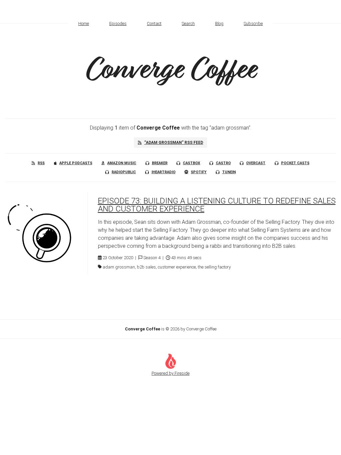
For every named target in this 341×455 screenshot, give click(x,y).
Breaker (160, 163)
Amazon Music (121, 163)
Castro (223, 163)
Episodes (118, 23)
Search (188, 23)
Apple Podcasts (75, 163)
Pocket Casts (295, 163)
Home (83, 23)
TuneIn (229, 172)
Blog (219, 23)
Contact (154, 23)
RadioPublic (124, 172)
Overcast (255, 163)
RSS (41, 163)
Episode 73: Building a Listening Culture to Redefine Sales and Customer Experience (217, 205)
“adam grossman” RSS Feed (173, 142)
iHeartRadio (163, 172)
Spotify (198, 172)
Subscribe (253, 23)
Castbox (191, 163)
